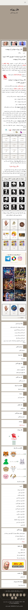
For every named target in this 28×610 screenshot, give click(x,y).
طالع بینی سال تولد (21, 481)
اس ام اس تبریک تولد (20, 338)
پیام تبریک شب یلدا (21, 557)
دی (19, 131)
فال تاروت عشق (21, 516)
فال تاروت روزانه (21, 489)
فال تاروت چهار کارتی (20, 503)
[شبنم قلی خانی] (6, 43)
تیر (8, 129)
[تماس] (10, 595)
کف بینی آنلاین (22, 380)
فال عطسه (22, 576)
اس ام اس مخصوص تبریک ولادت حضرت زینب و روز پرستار (14, 341)
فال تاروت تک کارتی (20, 498)
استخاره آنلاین (22, 350)
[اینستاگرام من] (14, 595)
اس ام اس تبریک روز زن (20, 332)
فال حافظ (23, 549)
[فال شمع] (8, 283)
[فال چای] (20, 295)
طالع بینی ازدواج (21, 389)
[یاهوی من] (24, 595)
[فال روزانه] (8, 272)
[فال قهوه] (20, 283)
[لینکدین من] (12, 597)
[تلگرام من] (21, 595)
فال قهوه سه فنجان (21, 369)
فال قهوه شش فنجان (20, 372)
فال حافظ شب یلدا (21, 555)
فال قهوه (23, 367)
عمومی (18, 317)
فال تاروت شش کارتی (20, 508)
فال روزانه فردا (21, 585)
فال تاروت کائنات (21, 495)
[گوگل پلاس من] (4, 595)
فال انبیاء (23, 358)
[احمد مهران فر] (22, 43)
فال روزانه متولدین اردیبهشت (13, 49)
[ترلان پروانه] (14, 43)
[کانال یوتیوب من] (15, 597)
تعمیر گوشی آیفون (21, 538)
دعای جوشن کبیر (21, 397)
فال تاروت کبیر (21, 492)
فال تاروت (23, 525)
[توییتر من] (7, 595)
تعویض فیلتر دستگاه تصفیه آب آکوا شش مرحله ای (14, 533)
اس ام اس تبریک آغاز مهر (19, 329)
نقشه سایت (7, 606)
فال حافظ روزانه (6, 236)
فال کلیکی (23, 408)
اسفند (14, 131)
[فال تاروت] (20, 272)
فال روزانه (14, 9)
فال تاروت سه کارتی (20, 500)
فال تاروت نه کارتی (21, 511)
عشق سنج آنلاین (21, 416)
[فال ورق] (8, 295)
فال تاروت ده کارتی (21, 514)
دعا (24, 400)
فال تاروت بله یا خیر (20, 522)
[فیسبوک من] (17, 595)
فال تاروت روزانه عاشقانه (19, 519)
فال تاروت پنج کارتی (20, 506)
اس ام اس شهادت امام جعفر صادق (17, 327)
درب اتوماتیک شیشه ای (20, 536)
